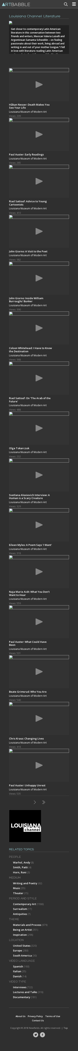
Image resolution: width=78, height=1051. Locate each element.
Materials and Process (27, 925)
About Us (20, 1016)
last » (43, 802)
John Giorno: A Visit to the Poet (28, 251)
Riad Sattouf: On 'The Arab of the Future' (30, 399)
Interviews (19, 987)
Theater (18, 893)
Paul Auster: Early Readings (26, 154)
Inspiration (20, 935)
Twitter (36, 1035)
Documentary (21, 997)
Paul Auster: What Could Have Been (28, 643)
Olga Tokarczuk (19, 448)
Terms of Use (52, 1016)
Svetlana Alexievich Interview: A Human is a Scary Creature (29, 496)
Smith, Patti (20, 867)
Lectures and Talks (25, 992)
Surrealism (20, 909)
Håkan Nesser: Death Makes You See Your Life (29, 106)
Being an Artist (22, 929)
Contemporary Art (24, 904)
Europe (17, 950)
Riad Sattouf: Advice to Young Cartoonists (28, 202)
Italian (17, 971)
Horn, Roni (19, 872)
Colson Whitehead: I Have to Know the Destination (30, 349)
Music (16, 888)
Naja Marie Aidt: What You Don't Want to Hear (29, 593)
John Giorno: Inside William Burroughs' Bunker (26, 299)
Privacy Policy (35, 1016)
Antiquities (20, 914)
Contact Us (38, 1020)
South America (22, 955)
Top (65, 1027)
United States (21, 945)
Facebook (42, 1035)
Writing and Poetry (25, 883)
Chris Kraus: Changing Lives (26, 738)
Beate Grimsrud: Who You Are (28, 691)
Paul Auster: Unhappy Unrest (27, 785)
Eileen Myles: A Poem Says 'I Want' (30, 545)
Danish (17, 976)
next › (34, 802)
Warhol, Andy (21, 862)
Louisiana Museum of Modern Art (28, 111)
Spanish (18, 966)
